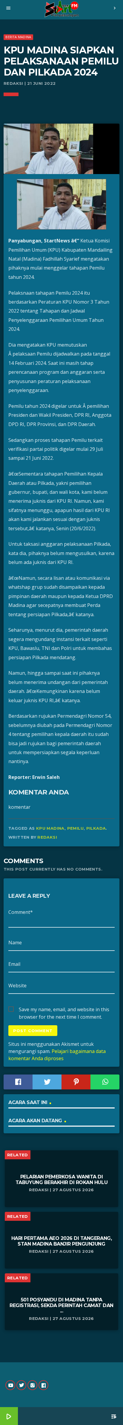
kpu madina (50, 828)
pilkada (96, 828)
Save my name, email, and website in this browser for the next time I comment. (64, 1009)
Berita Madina (18, 37)
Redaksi (47, 837)
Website (17, 985)
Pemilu (75, 828)
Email (14, 964)
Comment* (20, 912)
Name (15, 942)
